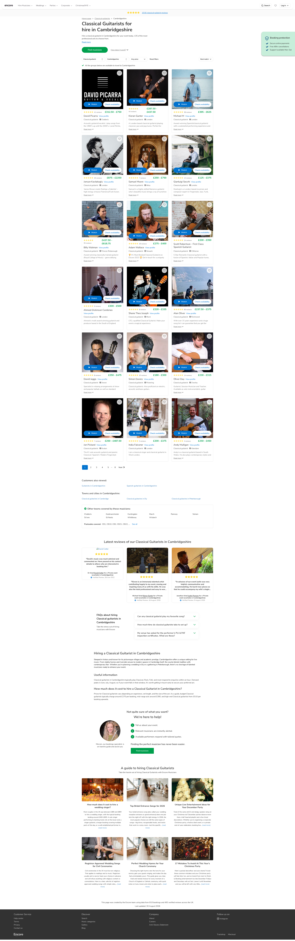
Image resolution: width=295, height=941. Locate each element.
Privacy (17, 925)
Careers (152, 921)
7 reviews (142, 178)
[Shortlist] (275, 5)
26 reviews (98, 178)
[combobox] (93, 59)
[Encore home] (9, 5)
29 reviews (143, 244)
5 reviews (142, 441)
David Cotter (98, 573)
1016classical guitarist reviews (155, 13)
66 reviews (188, 309)
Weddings (40, 5)
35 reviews (87, 243)
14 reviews (188, 375)
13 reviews (188, 178)
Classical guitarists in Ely (137, 499)
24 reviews (188, 240)
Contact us (18, 928)
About (151, 918)
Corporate (65, 5)
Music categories (88, 921)
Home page (86, 18)
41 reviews (98, 112)
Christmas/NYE (82, 5)
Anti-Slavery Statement (158, 925)
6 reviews (97, 306)
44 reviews (132, 111)
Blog (83, 928)
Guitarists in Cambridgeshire (93, 486)
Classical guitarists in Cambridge (95, 499)
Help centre (18, 918)
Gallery (84, 925)
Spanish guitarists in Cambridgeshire (142, 486)
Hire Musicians (24, 5)
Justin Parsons (193, 596)
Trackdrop (221, 934)
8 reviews (142, 309)
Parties (52, 5)
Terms (16, 921)
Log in (283, 5)
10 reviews (143, 375)
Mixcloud (231, 934)
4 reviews (187, 441)
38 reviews (188, 112)
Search (267, 5)
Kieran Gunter (148, 596)
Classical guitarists (102, 18)
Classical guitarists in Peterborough (186, 499)
